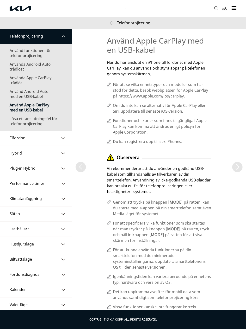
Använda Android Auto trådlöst (30, 67)
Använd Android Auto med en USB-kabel (29, 94)
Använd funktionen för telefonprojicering (30, 53)
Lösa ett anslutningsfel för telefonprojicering (33, 121)
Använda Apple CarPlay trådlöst (30, 80)
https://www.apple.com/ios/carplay (151, 96)
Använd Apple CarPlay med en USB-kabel (29, 107)
